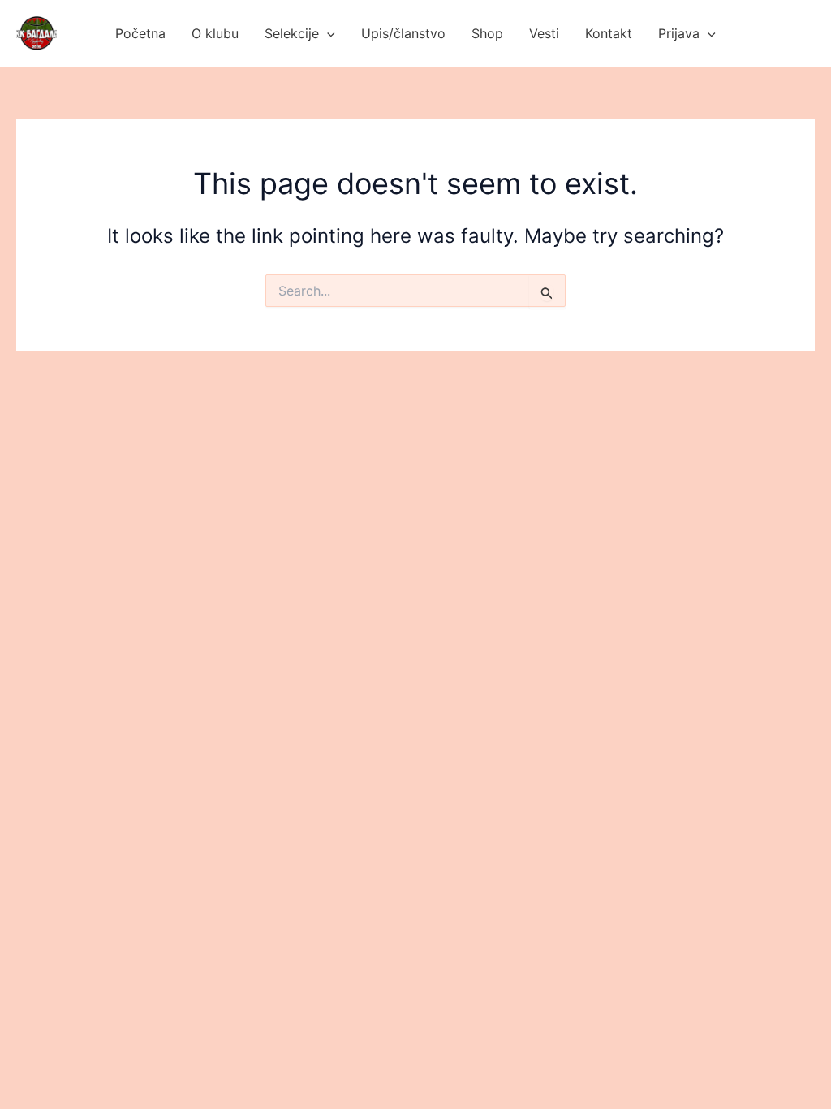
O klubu (215, 33)
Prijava (679, 33)
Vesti (544, 33)
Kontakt (608, 33)
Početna (140, 33)
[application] (327, 33)
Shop (487, 33)
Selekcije (292, 33)
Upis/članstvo (403, 33)
